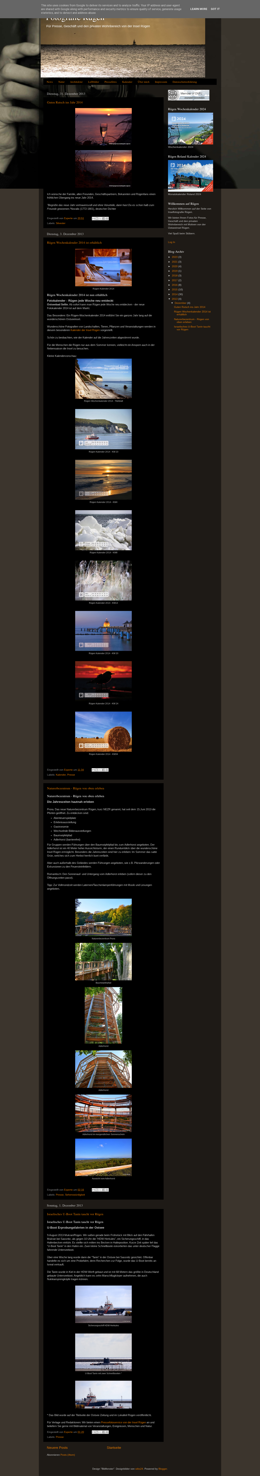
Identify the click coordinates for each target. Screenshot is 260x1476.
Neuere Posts (57, 1447)
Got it (215, 9)
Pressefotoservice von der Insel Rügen (123, 1422)
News (50, 81)
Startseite (114, 1447)
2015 (175, 289)
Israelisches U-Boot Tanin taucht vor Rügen (75, 1214)
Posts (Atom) (67, 1455)
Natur (61, 81)
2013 (175, 299)
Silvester (60, 223)
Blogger (162, 1469)
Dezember (181, 303)
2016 (175, 285)
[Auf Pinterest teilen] (107, 218)
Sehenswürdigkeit (75, 1194)
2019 (175, 271)
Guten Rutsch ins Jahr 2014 (65, 102)
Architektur (76, 81)
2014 (175, 294)
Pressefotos (111, 81)
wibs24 (139, 1469)
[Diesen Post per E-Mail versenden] (93, 218)
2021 (175, 261)
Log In (171, 242)
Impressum (161, 81)
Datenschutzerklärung (185, 81)
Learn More (198, 9)
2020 (175, 266)
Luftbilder (93, 81)
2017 (175, 280)
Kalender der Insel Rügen (85, 330)
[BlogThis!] (97, 218)
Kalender (127, 81)
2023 (175, 257)
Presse (71, 774)
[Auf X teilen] (100, 218)
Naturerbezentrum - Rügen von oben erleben (75, 788)
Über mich (143, 81)
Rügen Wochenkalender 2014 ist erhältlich (74, 242)
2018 (175, 275)
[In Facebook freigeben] (103, 218)
